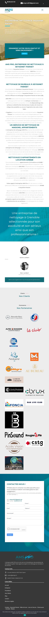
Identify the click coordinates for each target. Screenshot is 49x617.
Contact (24, 53)
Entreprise (7, 588)
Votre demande (10, 513)
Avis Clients (8, 593)
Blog (6, 596)
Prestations (8, 590)
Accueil (7, 585)
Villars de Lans (23, 607)
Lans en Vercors (32, 607)
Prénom (27, 503)
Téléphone (27, 508)
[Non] (47, 613)
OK (24, 615)
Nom (8, 503)
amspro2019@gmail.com (16, 499)
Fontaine (7, 607)
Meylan (13, 609)
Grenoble (8, 609)
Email (8, 508)
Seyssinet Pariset (14, 607)
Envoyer (10, 534)
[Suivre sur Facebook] (43, 3)
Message (9, 518)
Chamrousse (40, 607)
